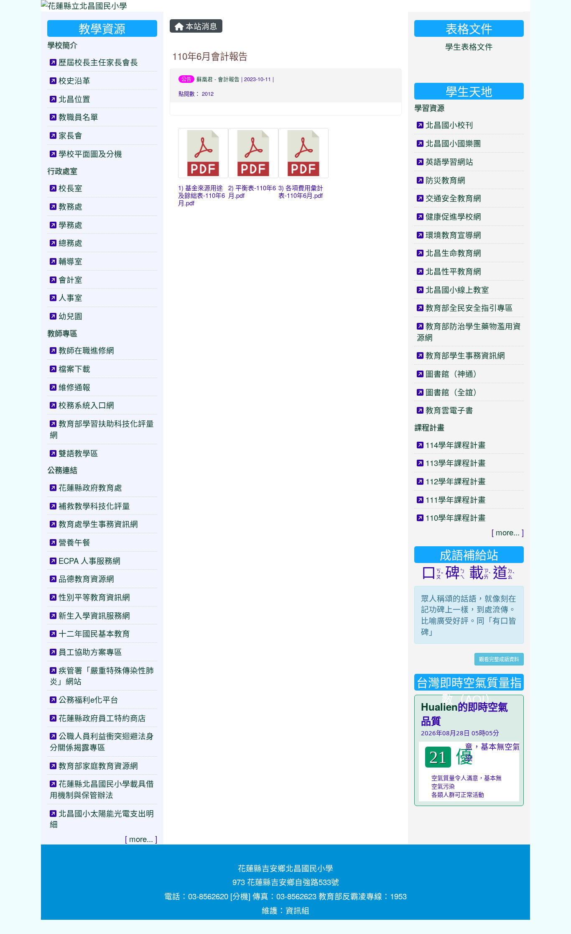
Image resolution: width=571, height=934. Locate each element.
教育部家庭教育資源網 (98, 765)
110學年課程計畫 (456, 517)
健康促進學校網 (453, 216)
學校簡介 (62, 44)
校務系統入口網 (86, 404)
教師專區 (62, 333)
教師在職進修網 (86, 350)
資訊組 (297, 910)
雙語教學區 (78, 453)
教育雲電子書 (449, 409)
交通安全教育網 (453, 197)
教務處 (70, 206)
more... (141, 838)
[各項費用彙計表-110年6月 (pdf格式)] (303, 153)
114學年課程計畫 (456, 444)
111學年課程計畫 (456, 499)
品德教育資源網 (86, 578)
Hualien (439, 706)
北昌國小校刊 (449, 124)
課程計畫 (429, 427)
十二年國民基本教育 (94, 633)
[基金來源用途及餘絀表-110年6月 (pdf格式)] (203, 153)
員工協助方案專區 (90, 651)
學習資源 (429, 107)
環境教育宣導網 (453, 234)
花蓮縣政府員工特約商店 (102, 717)
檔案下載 (74, 368)
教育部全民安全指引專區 (469, 307)
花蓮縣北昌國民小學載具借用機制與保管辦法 (102, 789)
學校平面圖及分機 (90, 153)
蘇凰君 (204, 79)
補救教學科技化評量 (94, 505)
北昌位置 (74, 98)
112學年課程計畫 (456, 481)
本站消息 (200, 25)
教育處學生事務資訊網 (98, 523)
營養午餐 (74, 542)
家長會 (70, 135)
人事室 (70, 297)
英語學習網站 (449, 161)
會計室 (70, 279)
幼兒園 (70, 315)
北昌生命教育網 (453, 252)
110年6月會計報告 (209, 55)
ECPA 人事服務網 (89, 560)
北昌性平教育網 (453, 271)
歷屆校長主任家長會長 (98, 61)
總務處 (70, 242)
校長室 (70, 187)
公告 (186, 78)
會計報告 (229, 79)
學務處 (70, 224)
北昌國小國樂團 (453, 143)
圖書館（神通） (453, 373)
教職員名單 (78, 116)
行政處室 (62, 170)
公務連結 (62, 469)
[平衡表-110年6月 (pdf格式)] (253, 153)
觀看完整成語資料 (499, 659)
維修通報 (74, 386)
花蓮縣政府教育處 (90, 487)
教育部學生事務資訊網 (465, 355)
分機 (240, 895)
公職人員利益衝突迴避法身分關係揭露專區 (102, 741)
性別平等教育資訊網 (94, 596)
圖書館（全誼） (453, 391)
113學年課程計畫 (456, 462)
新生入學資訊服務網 (94, 615)
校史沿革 (74, 80)
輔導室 (70, 261)
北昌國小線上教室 (457, 289)
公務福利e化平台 (88, 699)
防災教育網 (445, 179)
